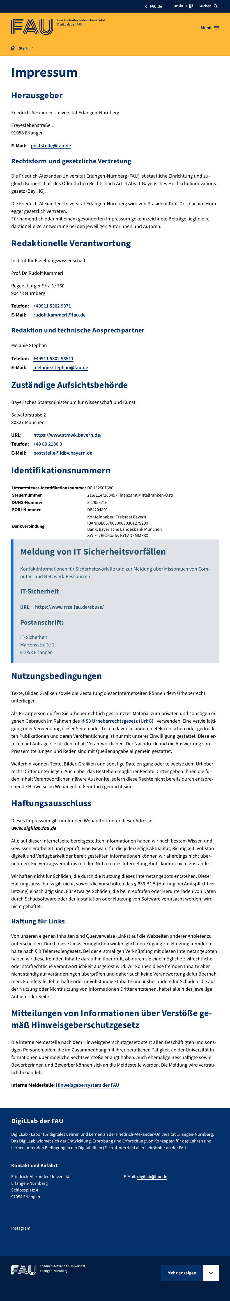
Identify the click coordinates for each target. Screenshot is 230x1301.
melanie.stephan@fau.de (60, 367)
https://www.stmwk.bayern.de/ (67, 435)
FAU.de (156, 6)
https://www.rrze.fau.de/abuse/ (69, 607)
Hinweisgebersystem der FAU (87, 1085)
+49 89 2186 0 (47, 444)
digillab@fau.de (152, 1177)
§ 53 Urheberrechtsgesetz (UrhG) (118, 721)
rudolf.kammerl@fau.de (59, 314)
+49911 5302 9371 (52, 305)
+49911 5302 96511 (53, 358)
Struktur (180, 6)
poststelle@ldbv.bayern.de (62, 453)
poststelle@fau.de (51, 145)
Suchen (205, 6)
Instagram (20, 1228)
